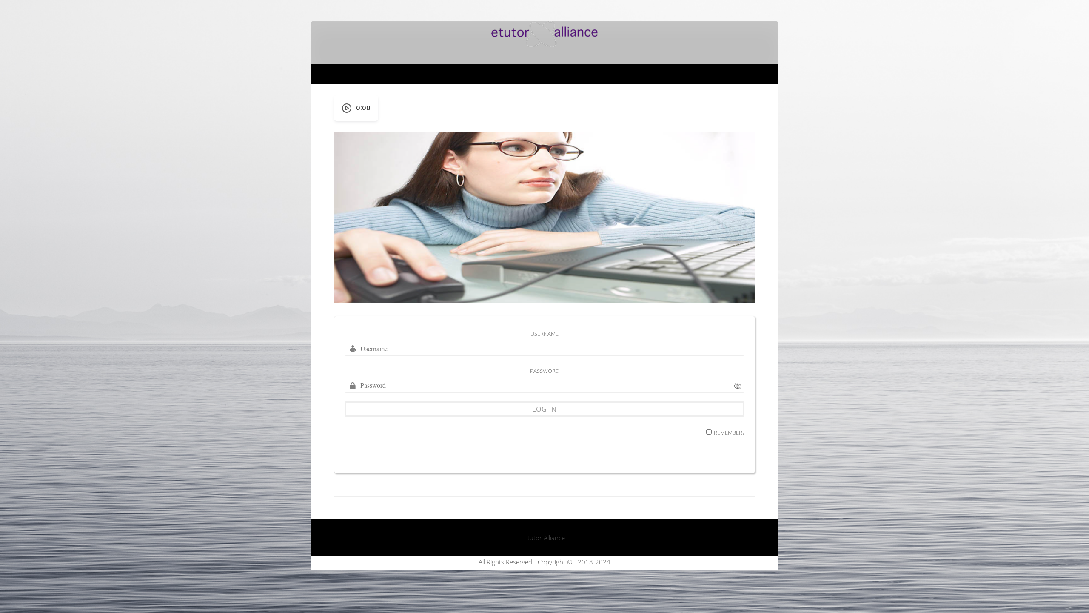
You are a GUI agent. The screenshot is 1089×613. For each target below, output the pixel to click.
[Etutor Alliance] (544, 44)
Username (544, 334)
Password (544, 371)
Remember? (729, 432)
